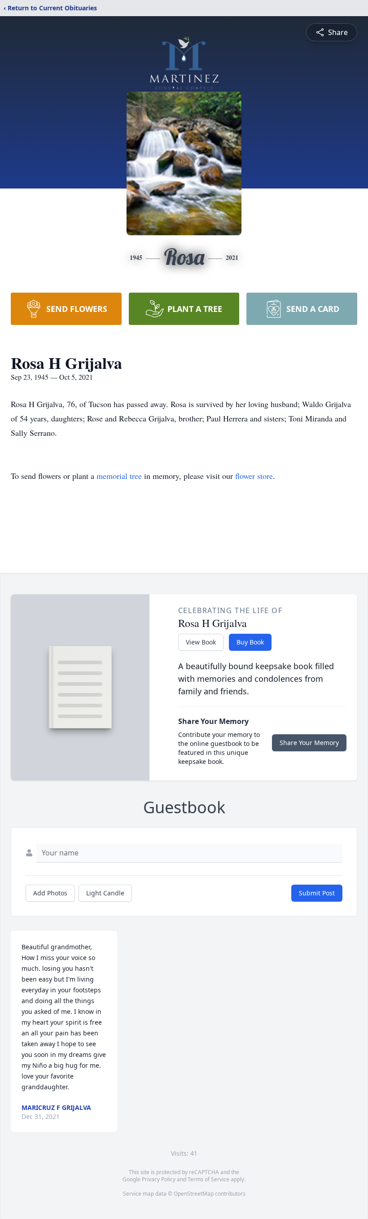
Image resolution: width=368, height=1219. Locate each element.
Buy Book (250, 642)
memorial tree (119, 475)
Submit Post (317, 893)
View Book (201, 642)
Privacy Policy (158, 1179)
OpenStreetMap (194, 1193)
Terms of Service (208, 1179)
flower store (254, 475)
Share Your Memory (309, 742)
